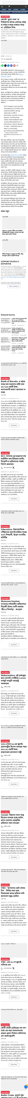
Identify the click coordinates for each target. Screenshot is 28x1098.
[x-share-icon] (5, 66)
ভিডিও (9, 9)
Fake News (4, 283)
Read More (14, 425)
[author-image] (2, 59)
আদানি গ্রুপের (14, 694)
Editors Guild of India (15, 283)
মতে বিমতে (15, 9)
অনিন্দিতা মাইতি (7, 687)
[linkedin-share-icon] (11, 66)
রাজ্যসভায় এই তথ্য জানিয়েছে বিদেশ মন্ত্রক (11, 770)
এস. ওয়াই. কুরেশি (11, 1054)
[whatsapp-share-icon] (2, 66)
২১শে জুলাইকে (18, 980)
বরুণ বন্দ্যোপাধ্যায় (8, 468)
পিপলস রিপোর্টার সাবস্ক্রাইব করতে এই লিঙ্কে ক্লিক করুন (13, 278)
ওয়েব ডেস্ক (3, 395)
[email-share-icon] (14, 66)
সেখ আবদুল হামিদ (8, 59)
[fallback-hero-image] (6, 321)
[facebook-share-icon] (8, 66)
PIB (8, 283)
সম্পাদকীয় (22, 9)
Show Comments (14, 286)
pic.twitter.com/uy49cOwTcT (14, 131)
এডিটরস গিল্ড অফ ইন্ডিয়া (16, 155)
